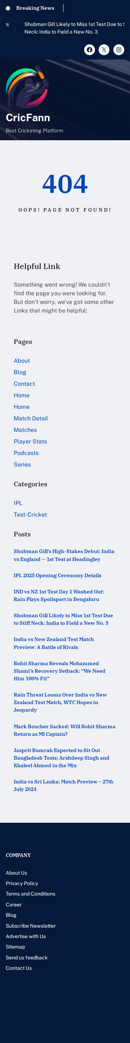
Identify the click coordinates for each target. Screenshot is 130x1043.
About (22, 360)
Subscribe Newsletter (31, 926)
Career (14, 904)
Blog (20, 372)
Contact (24, 383)
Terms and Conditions (30, 894)
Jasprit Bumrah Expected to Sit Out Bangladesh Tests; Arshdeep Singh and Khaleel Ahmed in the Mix (61, 758)
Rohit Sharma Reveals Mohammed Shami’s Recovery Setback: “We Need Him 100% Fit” (59, 671)
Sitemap (15, 947)
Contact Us (19, 968)
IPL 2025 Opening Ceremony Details (57, 575)
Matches (25, 430)
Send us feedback (27, 957)
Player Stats (30, 441)
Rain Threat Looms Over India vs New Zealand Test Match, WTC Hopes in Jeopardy (60, 702)
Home (22, 395)
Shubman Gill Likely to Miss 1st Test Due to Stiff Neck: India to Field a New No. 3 (60, 28)
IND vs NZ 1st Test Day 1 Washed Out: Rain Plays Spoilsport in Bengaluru (59, 595)
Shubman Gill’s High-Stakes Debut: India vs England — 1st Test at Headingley (64, 555)
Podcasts (26, 453)
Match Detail (31, 418)
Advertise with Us (26, 936)
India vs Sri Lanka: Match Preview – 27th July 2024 (63, 785)
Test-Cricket (30, 514)
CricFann (28, 117)
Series (22, 464)
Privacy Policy (22, 883)
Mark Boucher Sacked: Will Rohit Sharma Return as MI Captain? (65, 730)
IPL (18, 503)
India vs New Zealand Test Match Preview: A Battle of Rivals (54, 643)
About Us (16, 873)
